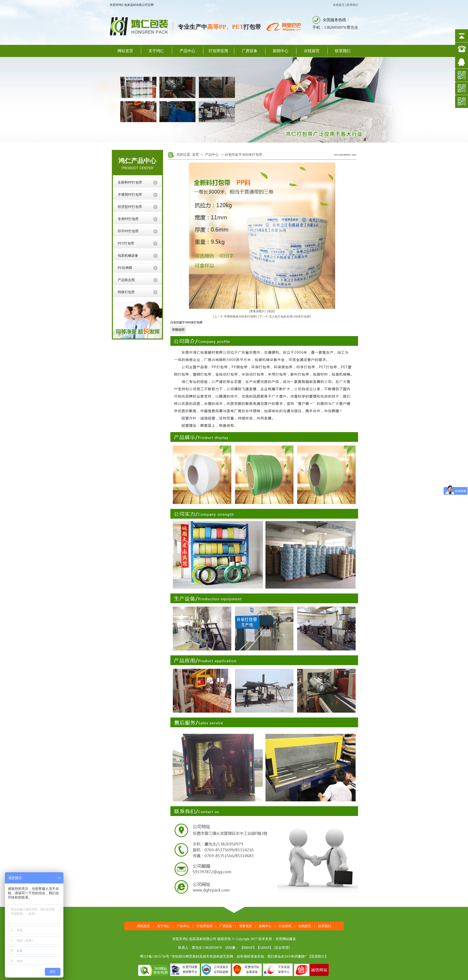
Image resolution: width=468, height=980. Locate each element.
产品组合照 (126, 280)
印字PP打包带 (128, 231)
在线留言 (339, 5)
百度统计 (318, 956)
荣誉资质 (245, 926)
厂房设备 (249, 51)
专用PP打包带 (128, 219)
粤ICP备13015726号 (154, 956)
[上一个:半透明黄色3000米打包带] (235, 316)
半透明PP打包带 (130, 194)
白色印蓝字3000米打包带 (243, 154)
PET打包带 (126, 243)
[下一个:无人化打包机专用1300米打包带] (284, 316)
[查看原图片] (257, 311)
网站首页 (125, 51)
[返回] (271, 311)
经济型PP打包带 (130, 207)
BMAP (248, 948)
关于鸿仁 (156, 51)
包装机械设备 (128, 255)
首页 (195, 154)
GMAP (264, 948)
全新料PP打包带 (130, 182)
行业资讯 (285, 926)
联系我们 (352, 5)
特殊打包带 (126, 292)
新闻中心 (280, 51)
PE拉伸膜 (125, 268)
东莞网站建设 (285, 939)
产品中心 (187, 51)
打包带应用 (218, 51)
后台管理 (282, 948)
